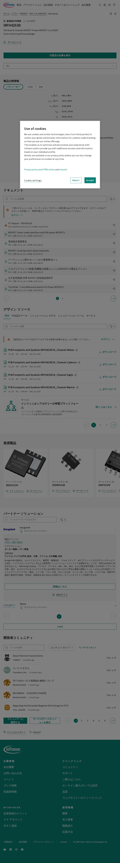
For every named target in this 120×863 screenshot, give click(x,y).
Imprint (63, 169)
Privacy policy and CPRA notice (39, 169)
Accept (90, 180)
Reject (76, 180)
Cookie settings (33, 180)
